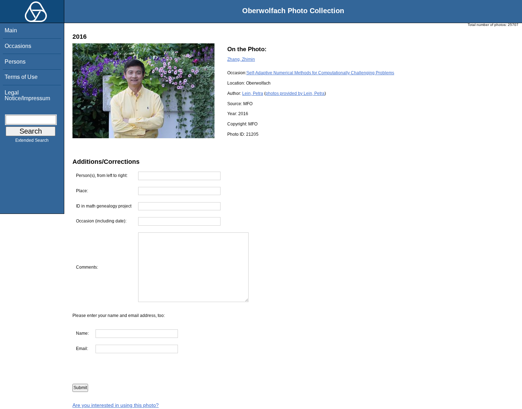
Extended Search (32, 140)
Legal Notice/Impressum (27, 95)
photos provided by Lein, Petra (295, 93)
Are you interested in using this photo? (115, 405)
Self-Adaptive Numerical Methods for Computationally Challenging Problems (320, 72)
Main (11, 30)
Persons (15, 62)
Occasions (18, 46)
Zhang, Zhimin (241, 59)
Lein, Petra (252, 93)
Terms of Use (21, 77)
